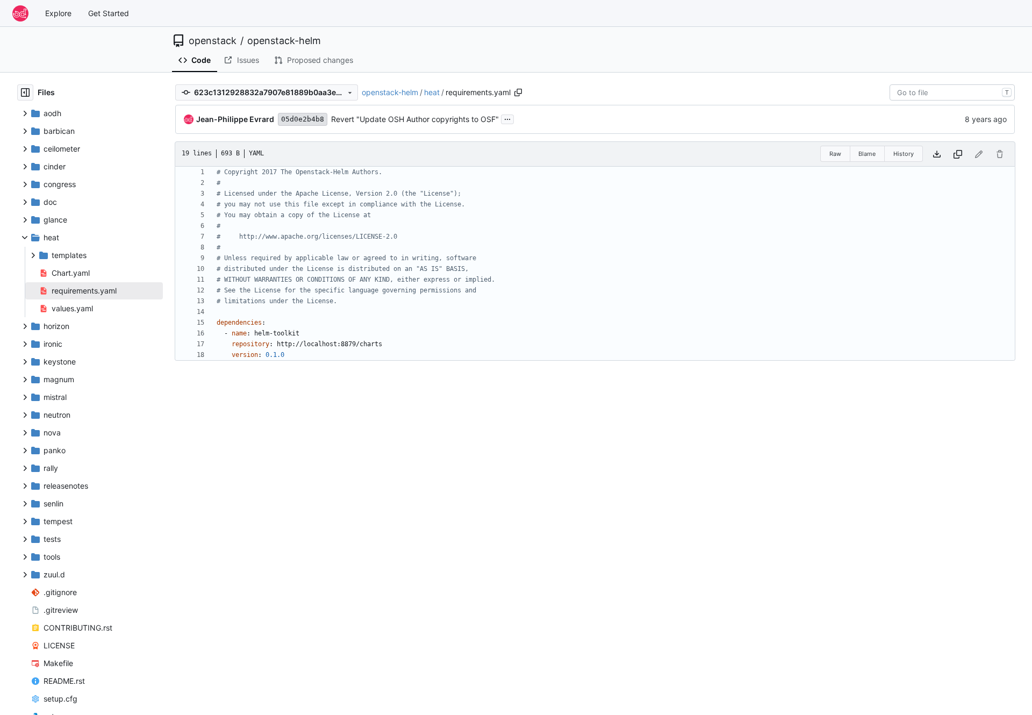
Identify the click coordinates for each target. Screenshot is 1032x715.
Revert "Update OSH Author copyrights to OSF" (415, 119)
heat (432, 92)
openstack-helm (284, 40)
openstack (212, 40)
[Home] (20, 13)
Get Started (108, 13)
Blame (867, 154)
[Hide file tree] (25, 92)
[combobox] (952, 92)
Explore (58, 13)
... (507, 118)
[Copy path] (518, 92)
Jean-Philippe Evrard (235, 119)
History (903, 154)
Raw (835, 154)
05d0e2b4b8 (302, 119)
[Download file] (936, 154)
